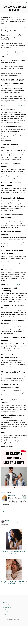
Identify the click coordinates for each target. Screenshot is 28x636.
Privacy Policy (6, 609)
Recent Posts (8, 492)
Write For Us (5, 614)
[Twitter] (25, 497)
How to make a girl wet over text (15, 284)
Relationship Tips (4, 524)
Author (3, 492)
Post (3, 511)
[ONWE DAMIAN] (4, 498)
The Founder (6, 612)
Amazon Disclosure (7, 607)
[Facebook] (23, 497)
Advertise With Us (7, 605)
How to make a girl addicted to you (15, 105)
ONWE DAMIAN (11, 495)
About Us (5, 602)
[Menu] (2, 2)
